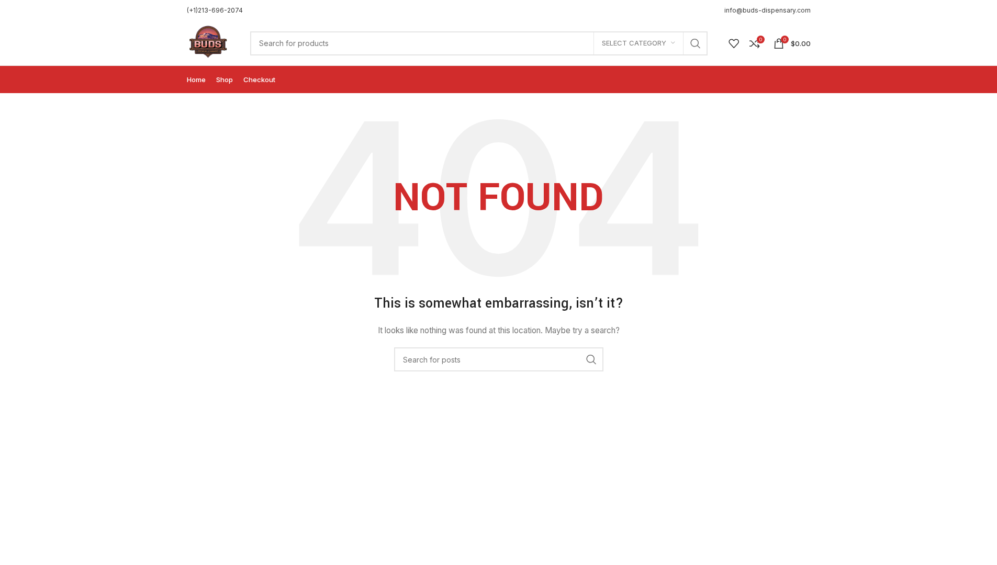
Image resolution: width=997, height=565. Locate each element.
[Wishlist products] (733, 43)
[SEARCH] (696, 43)
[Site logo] (208, 42)
